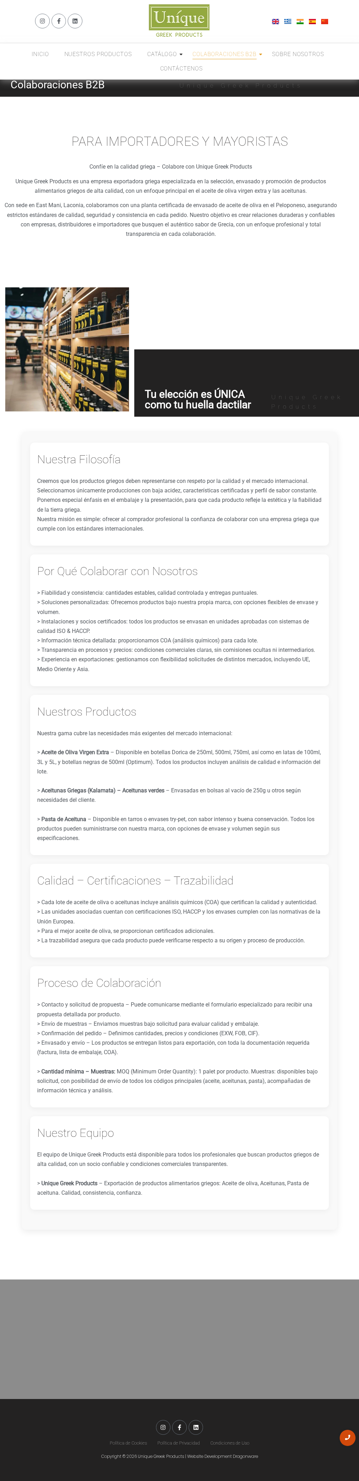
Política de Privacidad (178, 1443)
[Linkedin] (75, 21)
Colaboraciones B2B (224, 54)
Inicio (40, 54)
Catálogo (162, 54)
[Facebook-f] (59, 21)
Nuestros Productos (98, 54)
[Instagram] (42, 21)
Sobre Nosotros (298, 54)
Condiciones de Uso (229, 1443)
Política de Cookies (128, 1443)
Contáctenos (181, 68)
